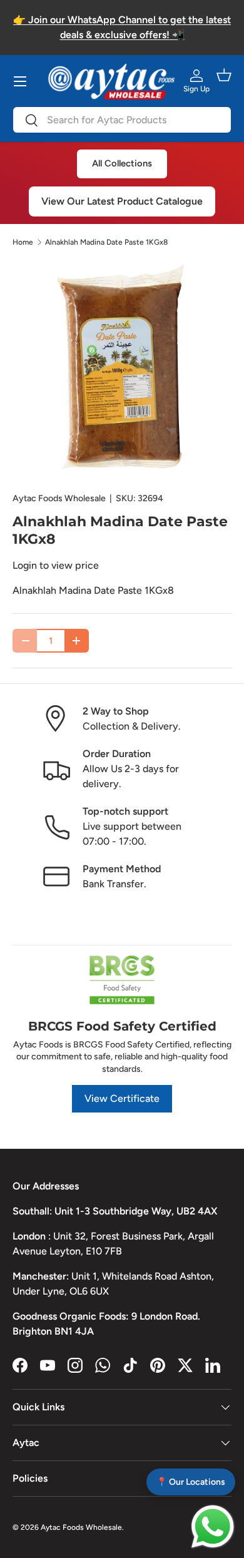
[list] (122, 370)
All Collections (122, 163)
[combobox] (122, 120)
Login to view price (56, 565)
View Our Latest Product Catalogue (122, 201)
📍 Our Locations (190, 1482)
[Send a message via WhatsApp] (213, 1527)
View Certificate (122, 1098)
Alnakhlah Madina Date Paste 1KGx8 (106, 242)
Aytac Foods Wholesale (59, 498)
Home (23, 242)
